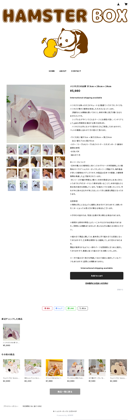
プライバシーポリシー (11, 406)
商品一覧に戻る (65, 391)
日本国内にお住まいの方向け (96, 283)
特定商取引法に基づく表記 (32, 406)
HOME (52, 71)
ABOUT (63, 71)
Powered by (62, 415)
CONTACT (76, 71)
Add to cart (97, 275)
